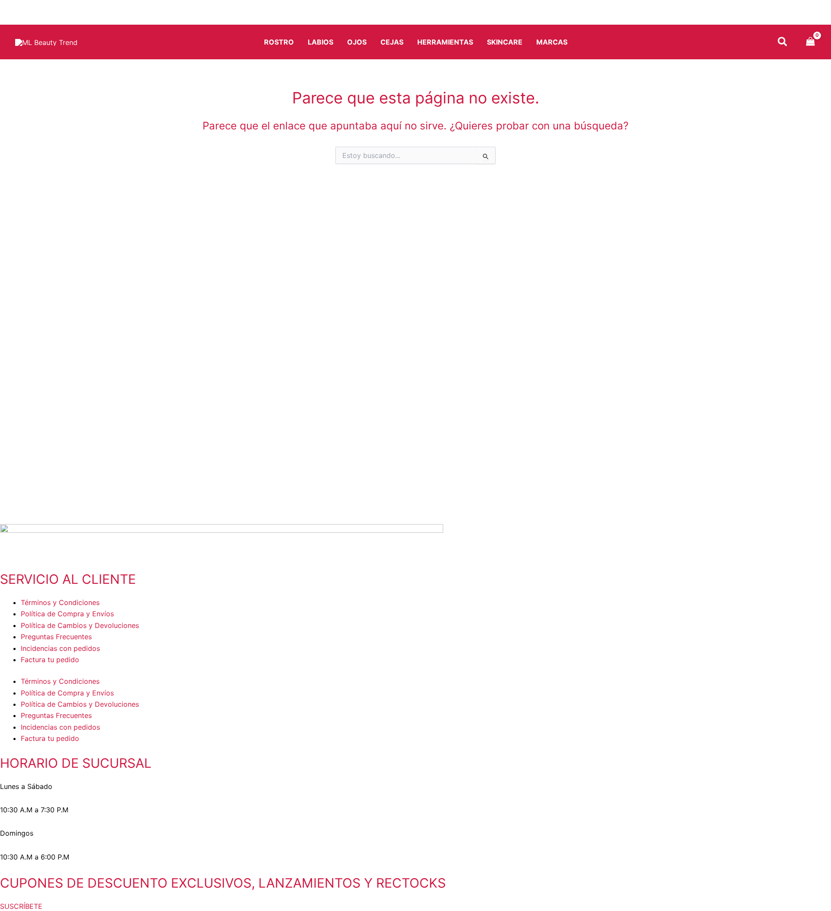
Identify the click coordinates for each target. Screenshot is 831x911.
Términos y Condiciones (60, 602)
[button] (783, 43)
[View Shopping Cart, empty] (810, 42)
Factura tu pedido (50, 659)
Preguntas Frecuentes (56, 636)
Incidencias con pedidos (60, 648)
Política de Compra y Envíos (67, 613)
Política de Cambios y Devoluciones (80, 625)
